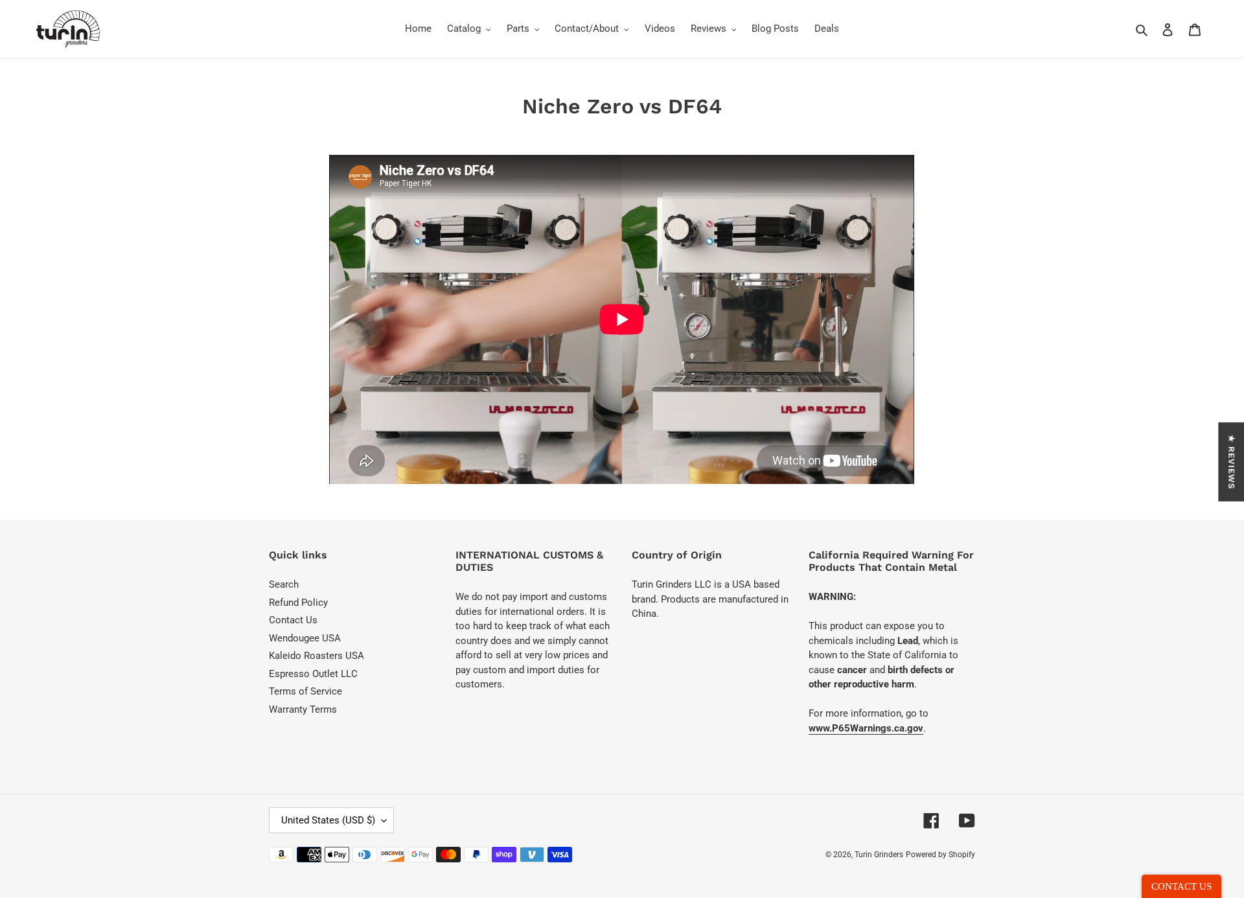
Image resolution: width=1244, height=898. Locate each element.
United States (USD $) (328, 820)
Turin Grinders (879, 854)
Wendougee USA (305, 638)
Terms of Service (305, 691)
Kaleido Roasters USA (316, 656)
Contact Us (293, 620)
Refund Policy (298, 602)
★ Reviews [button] (1231, 462)
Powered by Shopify (940, 854)
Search (284, 584)
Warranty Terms (303, 709)
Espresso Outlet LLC (313, 674)
